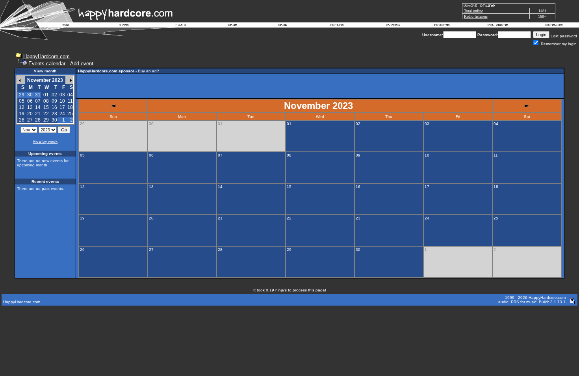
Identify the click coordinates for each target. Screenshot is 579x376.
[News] (123, 26)
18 (70, 107)
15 (46, 107)
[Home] (66, 26)
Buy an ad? (148, 71)
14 (38, 107)
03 (62, 95)
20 (30, 113)
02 (54, 95)
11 (70, 101)
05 (21, 101)
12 (21, 107)
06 (30, 101)
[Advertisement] (320, 86)
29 (46, 120)
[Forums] (337, 26)
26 (21, 120)
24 (62, 113)
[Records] (442, 26)
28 (38, 120)
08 (46, 101)
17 (62, 107)
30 (54, 120)
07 (38, 101)
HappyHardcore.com (46, 56)
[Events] (393, 26)
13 (30, 107)
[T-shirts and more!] (282, 26)
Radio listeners (476, 16)
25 (70, 113)
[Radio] (181, 26)
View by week (45, 141)
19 (21, 113)
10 (62, 101)
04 (70, 95)
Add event (81, 63)
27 (30, 120)
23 (54, 113)
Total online (473, 11)
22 (46, 113)
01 (46, 95)
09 (54, 101)
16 (54, 107)
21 (38, 113)
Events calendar (46, 63)
